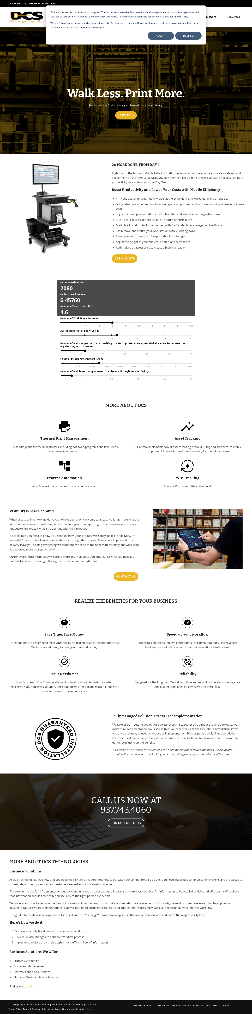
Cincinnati (66, 1009)
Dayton (58, 1009)
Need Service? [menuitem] (139, 1005)
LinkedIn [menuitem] (225, 1005)
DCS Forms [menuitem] (198, 1005)
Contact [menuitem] (150, 1005)
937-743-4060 (91, 1004)
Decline (188, 35)
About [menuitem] (207, 1005)
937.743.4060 (126, 810)
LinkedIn (28, 986)
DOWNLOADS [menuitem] (48, 3)
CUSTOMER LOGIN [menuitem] (31, 3)
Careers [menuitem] (215, 1005)
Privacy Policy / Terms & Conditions (25, 1009)
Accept (161, 35)
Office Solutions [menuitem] (163, 1005)
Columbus (80, 1009)
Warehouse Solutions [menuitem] (181, 1005)
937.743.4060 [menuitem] (15, 3)
